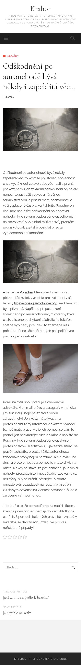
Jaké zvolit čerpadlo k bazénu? (26, 597)
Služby (13, 55)
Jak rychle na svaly (17, 612)
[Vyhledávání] (40, 567)
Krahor (40, 8)
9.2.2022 (8, 96)
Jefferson (21, 658)
